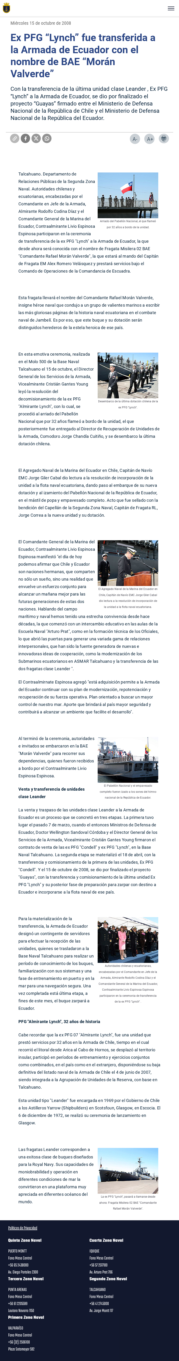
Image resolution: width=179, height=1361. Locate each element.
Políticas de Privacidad (22, 1228)
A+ (150, 139)
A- (135, 139)
